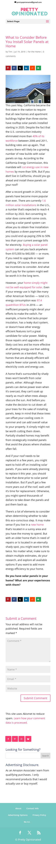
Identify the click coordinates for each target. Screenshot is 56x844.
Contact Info (32, 808)
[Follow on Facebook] (8, 739)
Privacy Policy (39, 815)
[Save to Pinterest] (8, 68)
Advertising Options (18, 815)
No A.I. (27, 821)
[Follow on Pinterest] (15, 739)
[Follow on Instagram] (22, 739)
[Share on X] (20, 68)
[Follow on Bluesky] (28, 739)
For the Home (34, 51)
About (18, 808)
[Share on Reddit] (32, 68)
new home (37, 524)
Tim (10, 51)
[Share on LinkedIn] (26, 68)
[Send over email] (38, 68)
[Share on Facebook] (14, 68)
